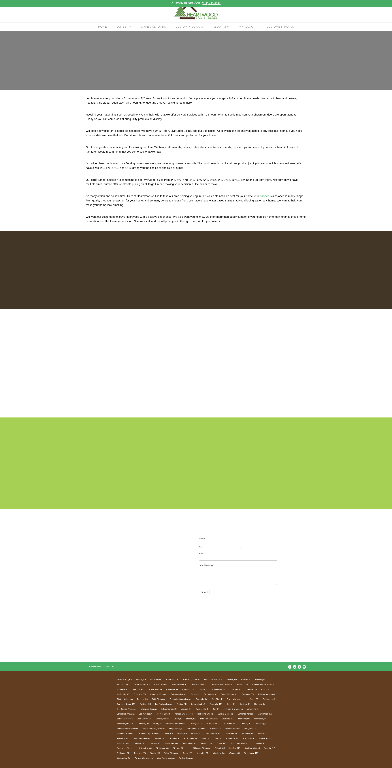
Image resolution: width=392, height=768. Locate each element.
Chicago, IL (235, 689)
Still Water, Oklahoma (201, 748)
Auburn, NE (141, 680)
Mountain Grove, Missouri (127, 729)
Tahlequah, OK (123, 753)
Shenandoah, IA (189, 743)
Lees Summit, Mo (144, 719)
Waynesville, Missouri (144, 758)
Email (201, 553)
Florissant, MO (269, 699)
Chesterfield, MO (219, 689)
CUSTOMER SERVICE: (196, 3)
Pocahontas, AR (190, 738)
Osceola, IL (196, 733)
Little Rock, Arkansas (209, 719)
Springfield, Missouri (125, 748)
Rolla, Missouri (123, 743)
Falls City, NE (216, 699)
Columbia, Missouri (158, 694)
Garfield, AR (182, 704)
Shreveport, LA (206, 743)
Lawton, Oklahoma (225, 714)
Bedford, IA (246, 680)
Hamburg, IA (244, 704)
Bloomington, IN (123, 684)
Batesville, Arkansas (191, 680)
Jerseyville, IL (252, 709)
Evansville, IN (201, 699)
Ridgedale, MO (232, 738)
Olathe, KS (168, 733)
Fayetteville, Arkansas (236, 699)
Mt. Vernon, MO (230, 724)
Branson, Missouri (199, 684)
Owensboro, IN (231, 733)
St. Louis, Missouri (180, 748)
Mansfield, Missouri (125, 724)
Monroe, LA (245, 724)
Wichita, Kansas (186, 758)
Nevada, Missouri (232, 729)
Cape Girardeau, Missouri (263, 684)
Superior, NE (269, 748)
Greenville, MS (216, 704)
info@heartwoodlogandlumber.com (138, 574)
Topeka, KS (155, 753)
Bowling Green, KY (180, 684)
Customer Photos (280, 26)
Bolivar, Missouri (161, 684)
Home (102, 26)
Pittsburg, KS (160, 738)
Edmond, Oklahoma (266, 694)
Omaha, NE (182, 733)
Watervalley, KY (123, 758)
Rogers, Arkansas (266, 738)
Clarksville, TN (251, 689)
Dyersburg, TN (248, 694)
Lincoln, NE (191, 719)
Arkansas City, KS (124, 680)
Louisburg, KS (228, 719)
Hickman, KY (259, 704)
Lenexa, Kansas (162, 719)
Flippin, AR (253, 699)
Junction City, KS (163, 714)
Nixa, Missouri (250, 729)
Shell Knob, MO (171, 743)
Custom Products (189, 26)
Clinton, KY (266, 689)
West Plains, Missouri (166, 758)
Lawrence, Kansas (245, 714)
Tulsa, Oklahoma (171, 753)
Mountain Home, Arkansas (154, 729)
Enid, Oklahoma (158, 699)
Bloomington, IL (261, 680)
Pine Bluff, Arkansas (142, 738)
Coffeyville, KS (123, 694)
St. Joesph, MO (162, 748)
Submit (204, 592)
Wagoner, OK (234, 753)
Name (202, 538)
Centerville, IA (172, 689)
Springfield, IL (258, 743)
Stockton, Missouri (252, 748)
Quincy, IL (218, 738)
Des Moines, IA (210, 694)
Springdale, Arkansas (239, 743)
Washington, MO (251, 753)
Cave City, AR (137, 689)
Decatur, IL (195, 694)
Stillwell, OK (220, 748)
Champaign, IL (188, 689)
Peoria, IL (262, 733)
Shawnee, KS (154, 743)
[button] (41, 368)
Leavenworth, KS (265, 714)
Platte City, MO (123, 738)
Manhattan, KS (260, 719)
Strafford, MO (234, 748)
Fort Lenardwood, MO (126, 704)
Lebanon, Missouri (125, 719)
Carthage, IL (122, 689)
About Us (220, 26)
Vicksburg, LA (218, 753)
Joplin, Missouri (145, 714)
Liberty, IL (178, 719)
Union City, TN (203, 753)
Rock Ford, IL (248, 738)
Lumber (122, 26)
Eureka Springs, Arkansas (180, 699)
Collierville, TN (140, 694)
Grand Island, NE (198, 704)
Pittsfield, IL (174, 738)
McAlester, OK (244, 719)
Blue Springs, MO (142, 684)
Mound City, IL (261, 724)
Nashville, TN (215, 729)
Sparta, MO (221, 743)
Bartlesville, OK (172, 680)
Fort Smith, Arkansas (163, 704)
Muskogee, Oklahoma (196, 729)
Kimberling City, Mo (205, 714)
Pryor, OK (205, 738)
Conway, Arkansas (178, 694)
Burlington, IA (242, 684)
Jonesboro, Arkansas (126, 714)
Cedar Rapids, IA (155, 689)
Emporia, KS (142, 699)
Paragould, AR (248, 733)
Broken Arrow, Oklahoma (222, 684)
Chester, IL (203, 689)
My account (248, 26)
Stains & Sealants (153, 26)
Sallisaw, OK (139, 743)
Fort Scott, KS (145, 704)
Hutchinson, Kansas (148, 709)
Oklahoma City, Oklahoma (148, 733)
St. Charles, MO (145, 748)
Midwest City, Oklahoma (176, 724)
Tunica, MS (187, 753)
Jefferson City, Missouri (233, 709)
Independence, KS (169, 709)
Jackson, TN (186, 709)
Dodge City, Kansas (229, 694)
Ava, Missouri (155, 680)
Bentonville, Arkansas (213, 680)
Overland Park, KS (212, 733)
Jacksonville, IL (202, 709)
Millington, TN (196, 724)
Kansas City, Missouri (184, 714)
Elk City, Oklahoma (125, 699)
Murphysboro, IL (176, 729)
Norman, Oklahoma (125, 733)
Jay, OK (216, 709)
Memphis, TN (143, 724)
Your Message (206, 565)
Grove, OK (230, 704)
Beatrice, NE (231, 680)
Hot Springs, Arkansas (126, 709)
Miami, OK (157, 724)
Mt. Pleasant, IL (212, 724)
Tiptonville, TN (140, 753)
